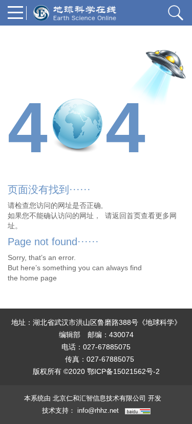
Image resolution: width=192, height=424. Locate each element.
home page (38, 278)
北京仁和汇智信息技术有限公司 (99, 398)
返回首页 (126, 215)
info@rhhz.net (98, 410)
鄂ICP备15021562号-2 (123, 371)
